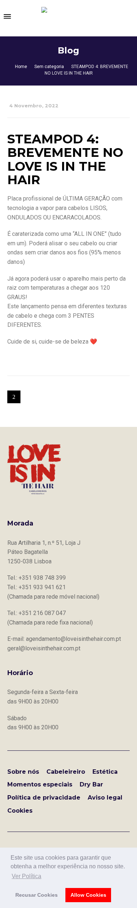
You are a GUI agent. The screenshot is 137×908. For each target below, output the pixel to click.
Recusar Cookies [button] (36, 895)
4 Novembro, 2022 (33, 105)
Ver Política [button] (26, 876)
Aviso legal (105, 797)
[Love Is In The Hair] (68, 16)
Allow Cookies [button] (88, 895)
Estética (105, 771)
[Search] (129, 16)
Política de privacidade (43, 797)
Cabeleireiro (65, 771)
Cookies (20, 810)
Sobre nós (23, 771)
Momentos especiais (39, 784)
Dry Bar (91, 784)
